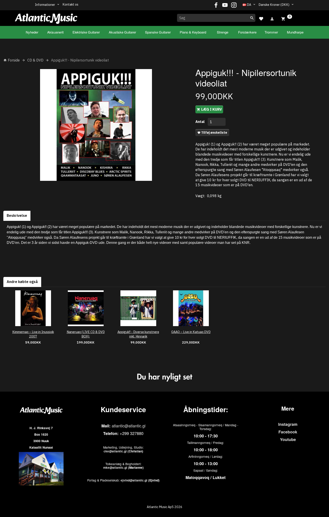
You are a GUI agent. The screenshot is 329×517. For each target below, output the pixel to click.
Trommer (271, 32)
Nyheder (32, 32)
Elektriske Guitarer (86, 32)
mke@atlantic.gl (115, 467)
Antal (200, 121)
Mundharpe (295, 32)
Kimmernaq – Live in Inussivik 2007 (33, 334)
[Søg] (252, 18)
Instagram (287, 424)
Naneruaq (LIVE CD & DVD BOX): (86, 334)
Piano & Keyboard (193, 32)
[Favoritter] (261, 18)
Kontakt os (70, 4)
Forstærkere (247, 32)
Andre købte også (22, 281)
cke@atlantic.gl (115, 451)
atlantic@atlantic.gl (128, 425)
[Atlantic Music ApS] (46, 17)
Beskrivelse (17, 215)
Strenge (222, 32)
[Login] (272, 18)
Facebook (287, 432)
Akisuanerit (55, 32)
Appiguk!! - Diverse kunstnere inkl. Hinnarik (138, 334)
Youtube (288, 439)
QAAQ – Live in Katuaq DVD (191, 332)
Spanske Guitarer (158, 32)
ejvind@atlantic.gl (134, 480)
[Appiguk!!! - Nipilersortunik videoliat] (96, 125)
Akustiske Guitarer (122, 32)
